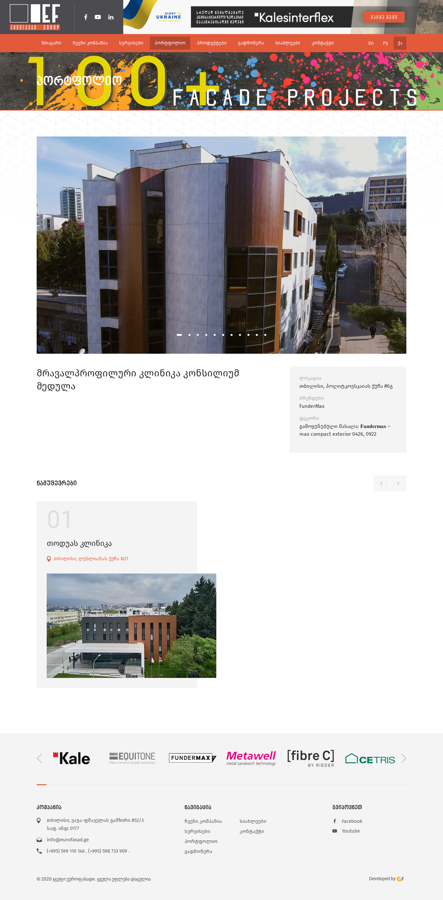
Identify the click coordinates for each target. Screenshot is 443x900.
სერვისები (197, 831)
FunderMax (312, 406)
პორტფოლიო (201, 841)
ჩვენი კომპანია (203, 821)
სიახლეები (253, 821)
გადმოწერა (198, 851)
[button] (179, 335)
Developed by (383, 878)
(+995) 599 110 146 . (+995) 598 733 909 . (88, 851)
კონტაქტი (252, 831)
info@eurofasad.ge (68, 840)
